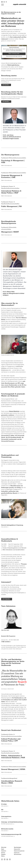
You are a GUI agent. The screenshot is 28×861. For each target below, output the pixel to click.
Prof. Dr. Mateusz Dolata (8, 291)
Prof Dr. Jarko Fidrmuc (8, 135)
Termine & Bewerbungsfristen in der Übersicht (14, 548)
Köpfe (2, 849)
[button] (2, 859)
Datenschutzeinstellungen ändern (13, 56)
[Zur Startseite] (20, 5)
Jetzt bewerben (5, 84)
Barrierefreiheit (17, 854)
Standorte (3, 851)
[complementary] (6, 2)
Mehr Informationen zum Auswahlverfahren (13, 549)
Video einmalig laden (14, 53)
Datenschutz (17, 849)
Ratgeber (3, 854)
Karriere (3, 852)
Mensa (3, 856)
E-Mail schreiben (5, 641)
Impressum (16, 852)
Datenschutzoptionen (19, 851)
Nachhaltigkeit (17, 847)
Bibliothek (3, 847)
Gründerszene (4, 370)
